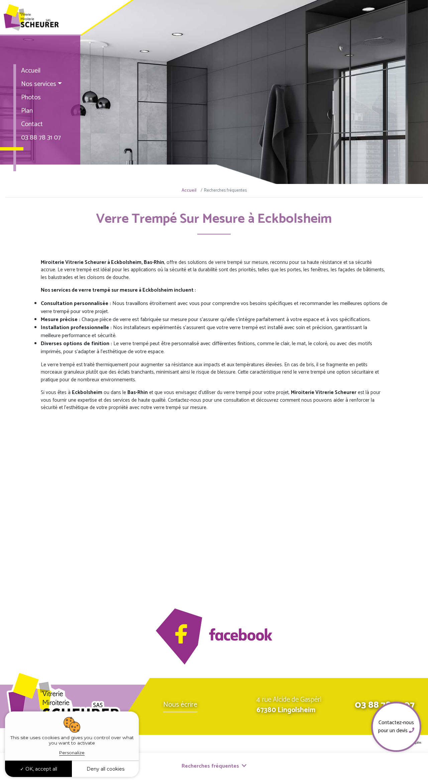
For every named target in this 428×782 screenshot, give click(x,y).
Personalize (72, 752)
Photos (31, 97)
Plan (27, 110)
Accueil (30, 70)
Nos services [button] (38, 84)
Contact (32, 124)
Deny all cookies (105, 769)
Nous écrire (180, 704)
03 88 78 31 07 (41, 137)
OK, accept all (40, 769)
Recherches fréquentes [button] (211, 766)
